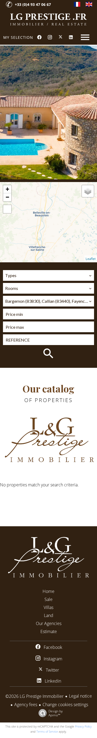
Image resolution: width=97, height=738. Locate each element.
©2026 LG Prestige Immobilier (34, 696)
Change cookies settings (65, 704)
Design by (55, 713)
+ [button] (7, 189)
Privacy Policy (83, 726)
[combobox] (48, 275)
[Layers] (88, 191)
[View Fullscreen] (7, 209)
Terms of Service (47, 731)
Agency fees (25, 704)
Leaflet (91, 258)
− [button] (7, 197)
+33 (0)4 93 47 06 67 (33, 4)
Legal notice (80, 696)
